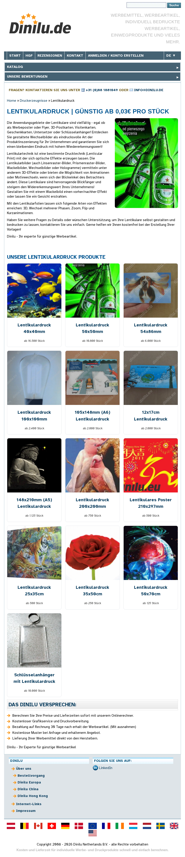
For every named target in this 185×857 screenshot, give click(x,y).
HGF (29, 55)
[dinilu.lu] (133, 826)
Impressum (25, 811)
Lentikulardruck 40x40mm (34, 328)
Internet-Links (29, 804)
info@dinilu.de (148, 90)
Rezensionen (49, 55)
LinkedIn (105, 768)
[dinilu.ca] (38, 826)
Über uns (23, 769)
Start (15, 55)
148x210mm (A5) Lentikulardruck (34, 503)
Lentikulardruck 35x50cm (92, 590)
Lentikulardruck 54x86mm (150, 328)
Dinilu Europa (29, 782)
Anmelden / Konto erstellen (115, 55)
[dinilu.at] (11, 826)
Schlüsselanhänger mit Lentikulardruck (34, 678)
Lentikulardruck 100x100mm (34, 415)
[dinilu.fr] (106, 826)
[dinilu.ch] (51, 826)
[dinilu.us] (92, 833)
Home (11, 101)
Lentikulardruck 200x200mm (92, 503)
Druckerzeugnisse (33, 101)
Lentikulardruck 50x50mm (92, 328)
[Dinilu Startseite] (40, 23)
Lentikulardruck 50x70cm (150, 590)
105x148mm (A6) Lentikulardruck (92, 415)
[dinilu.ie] (119, 826)
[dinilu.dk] (79, 826)
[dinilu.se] (160, 826)
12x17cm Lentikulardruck (150, 415)
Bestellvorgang (31, 776)
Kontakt (75, 55)
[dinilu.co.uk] (174, 826)
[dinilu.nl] (147, 826)
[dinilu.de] (65, 826)
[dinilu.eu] (92, 826)
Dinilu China (28, 789)
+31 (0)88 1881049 (102, 90)
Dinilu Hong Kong (33, 796)
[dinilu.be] (24, 826)
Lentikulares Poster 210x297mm (151, 503)
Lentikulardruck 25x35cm (34, 590)
